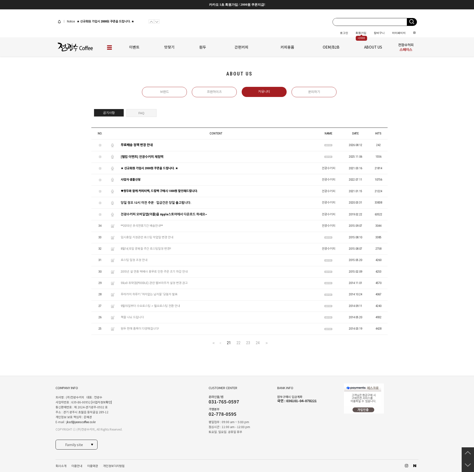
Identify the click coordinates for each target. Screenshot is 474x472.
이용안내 (76, 466)
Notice (70, 21)
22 (238, 343)
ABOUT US (373, 47)
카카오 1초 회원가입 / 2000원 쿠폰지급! (237, 4)
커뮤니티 (264, 91)
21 (229, 343)
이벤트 (134, 47)
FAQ (141, 113)
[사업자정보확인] (101, 402)
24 (258, 343)
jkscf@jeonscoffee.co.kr (81, 422)
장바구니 (379, 32)
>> (266, 343)
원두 (202, 47)
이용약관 (92, 466)
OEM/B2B (331, 47)
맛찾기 (169, 47)
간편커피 (241, 47)
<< (213, 343)
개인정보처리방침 (114, 466)
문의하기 (314, 92)
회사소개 (61, 466)
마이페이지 (399, 32)
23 (248, 343)
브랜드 (164, 92)
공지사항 (109, 113)
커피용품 (287, 47)
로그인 (344, 32)
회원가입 (361, 32)
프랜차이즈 (214, 92)
